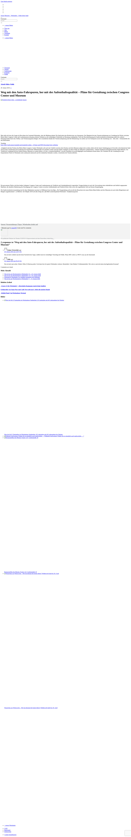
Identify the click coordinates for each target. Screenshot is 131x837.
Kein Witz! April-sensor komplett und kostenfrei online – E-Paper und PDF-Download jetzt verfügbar (29, 145)
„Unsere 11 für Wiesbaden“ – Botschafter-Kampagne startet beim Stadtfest (23, 286)
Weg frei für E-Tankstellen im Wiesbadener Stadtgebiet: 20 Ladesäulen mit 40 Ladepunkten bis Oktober (33, 434)
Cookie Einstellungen (10, 834)
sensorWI (14, 228)
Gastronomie (7, 71)
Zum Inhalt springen (6, 1)
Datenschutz (7, 831)
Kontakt (6, 35)
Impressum (7, 830)
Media (6, 31)
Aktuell (6, 69)
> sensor (8, 25)
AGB (5, 828)
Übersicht (7, 68)
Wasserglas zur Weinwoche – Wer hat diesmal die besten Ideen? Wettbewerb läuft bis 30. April (30, 708)
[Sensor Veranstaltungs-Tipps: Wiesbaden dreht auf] (4, 235)
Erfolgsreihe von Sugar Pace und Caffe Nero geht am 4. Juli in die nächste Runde (25, 289)
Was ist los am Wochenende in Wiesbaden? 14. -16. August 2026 (22, 275)
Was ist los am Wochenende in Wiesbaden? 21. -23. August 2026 (22, 274)
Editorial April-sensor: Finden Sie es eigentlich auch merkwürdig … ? (64, 436)
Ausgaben (7, 33)
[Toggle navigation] (1, 17)
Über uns (6, 28)
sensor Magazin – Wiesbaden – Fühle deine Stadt (14, 15)
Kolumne (7, 72)
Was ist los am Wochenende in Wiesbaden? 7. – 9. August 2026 (22, 279)
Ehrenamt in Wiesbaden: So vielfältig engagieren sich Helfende (22, 277)
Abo (5, 30)
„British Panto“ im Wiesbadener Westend (13, 293)
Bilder (8, 84)
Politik (6, 74)
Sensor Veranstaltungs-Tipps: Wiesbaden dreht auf (19, 224)
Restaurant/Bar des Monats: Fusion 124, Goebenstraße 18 (20, 572)
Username (3, 19)
